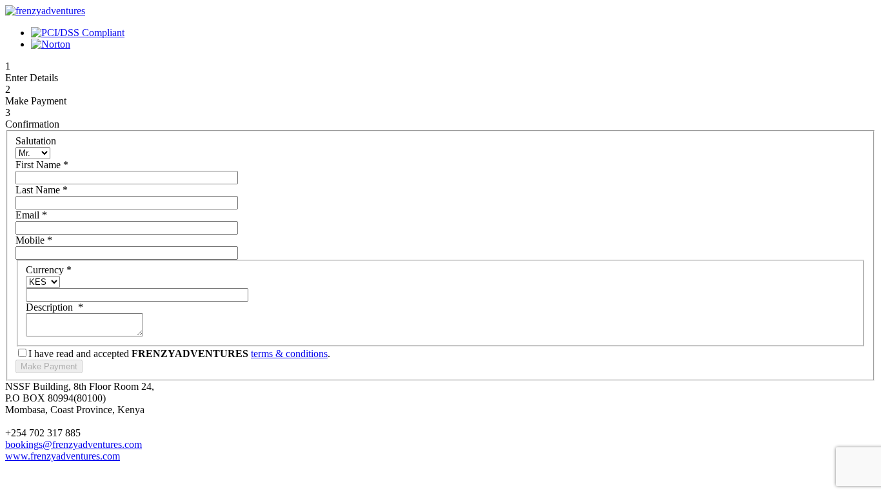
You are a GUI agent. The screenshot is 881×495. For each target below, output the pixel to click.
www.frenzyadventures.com (62, 456)
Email (31, 214)
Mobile (33, 240)
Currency (49, 269)
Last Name (41, 189)
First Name (41, 164)
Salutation (35, 140)
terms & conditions (289, 353)
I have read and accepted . (179, 353)
